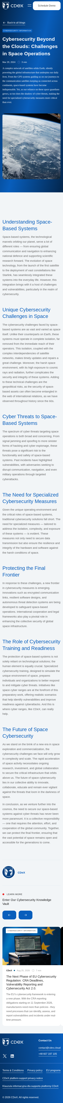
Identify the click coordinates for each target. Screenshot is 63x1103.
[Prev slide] (9, 915)
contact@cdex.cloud (50, 1048)
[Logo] (12, 6)
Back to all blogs (16, 22)
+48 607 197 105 (48, 1054)
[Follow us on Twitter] (4, 1056)
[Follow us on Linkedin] (12, 1056)
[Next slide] (25, 915)
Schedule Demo (47, 5)
